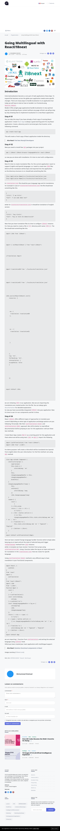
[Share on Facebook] (48, 53)
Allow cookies (55, 828)
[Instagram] (52, 31)
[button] (7, 30)
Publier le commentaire (13, 723)
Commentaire (8, 690)
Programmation (14, 35)
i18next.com (20, 652)
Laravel (7, 803)
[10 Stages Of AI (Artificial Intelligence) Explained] (12, 754)
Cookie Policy (36, 828)
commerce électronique (20, 807)
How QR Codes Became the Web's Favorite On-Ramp (38, 740)
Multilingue (28, 658)
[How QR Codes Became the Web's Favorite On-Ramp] (12, 740)
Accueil (6, 35)
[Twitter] (47, 31)
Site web (7, 713)
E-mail (6, 706)
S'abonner (50, 809)
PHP (14, 803)
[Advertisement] (30, 17)
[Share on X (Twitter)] (51, 53)
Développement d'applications (13, 816)
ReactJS (22, 658)
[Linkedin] (49, 31)
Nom (6, 699)
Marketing (8, 813)
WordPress (8, 807)
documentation (10, 407)
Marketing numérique (19, 813)
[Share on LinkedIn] (53, 53)
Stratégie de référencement (12, 810)
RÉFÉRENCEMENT (14, 658)
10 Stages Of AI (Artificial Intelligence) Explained (37, 754)
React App (21, 122)
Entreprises (8, 819)
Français (42, 3)
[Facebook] (44, 31)
